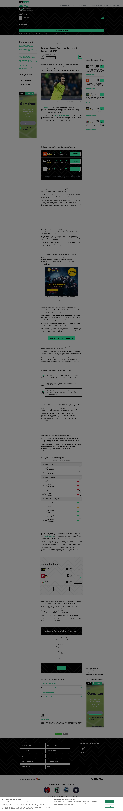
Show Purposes (109, 806)
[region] (61, 804)
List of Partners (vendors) (60, 806)
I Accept (109, 801)
